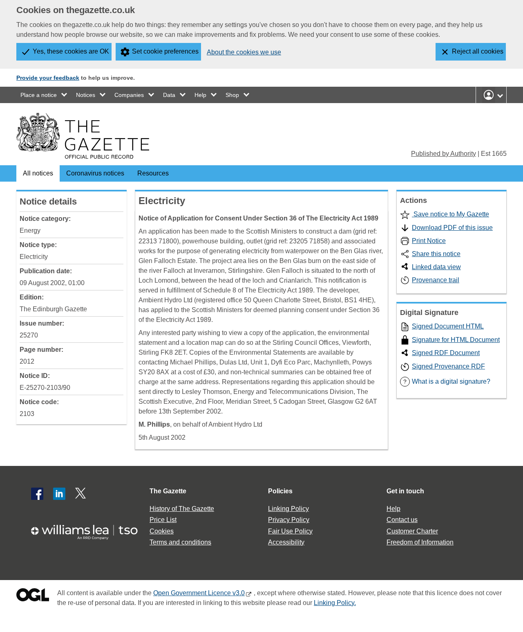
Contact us (402, 519)
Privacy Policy (288, 519)
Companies (129, 95)
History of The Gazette (182, 508)
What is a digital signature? (446, 381)
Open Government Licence (32, 596)
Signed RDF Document (446, 352)
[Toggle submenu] (64, 95)
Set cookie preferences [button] (165, 51)
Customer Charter (412, 531)
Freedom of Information (420, 542)
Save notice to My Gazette (450, 214)
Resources (153, 173)
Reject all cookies (477, 51)
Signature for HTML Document (456, 339)
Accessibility (286, 542)
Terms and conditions (180, 542)
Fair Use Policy (290, 531)
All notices (38, 173)
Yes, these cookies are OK (71, 51)
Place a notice (38, 95)
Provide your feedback (47, 77)
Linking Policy (288, 508)
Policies (280, 491)
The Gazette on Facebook (37, 494)
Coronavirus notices (95, 173)
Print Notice (429, 240)
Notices (85, 95)
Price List (163, 519)
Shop (232, 95)
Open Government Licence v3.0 (199, 592)
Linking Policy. (335, 602)
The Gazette (168, 491)
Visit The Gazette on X (81, 494)
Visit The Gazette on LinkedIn (59, 494)
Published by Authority (443, 153)
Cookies (162, 531)
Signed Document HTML (448, 326)
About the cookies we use (244, 52)
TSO (89, 529)
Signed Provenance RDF (448, 366)
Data (169, 95)
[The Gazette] (82, 136)
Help (200, 95)
